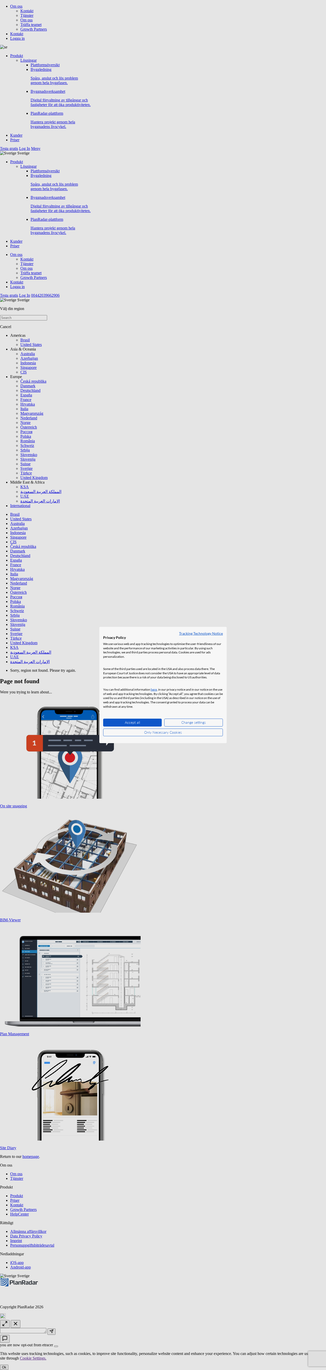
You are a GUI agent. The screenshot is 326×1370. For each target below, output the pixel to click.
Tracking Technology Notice (201, 633)
